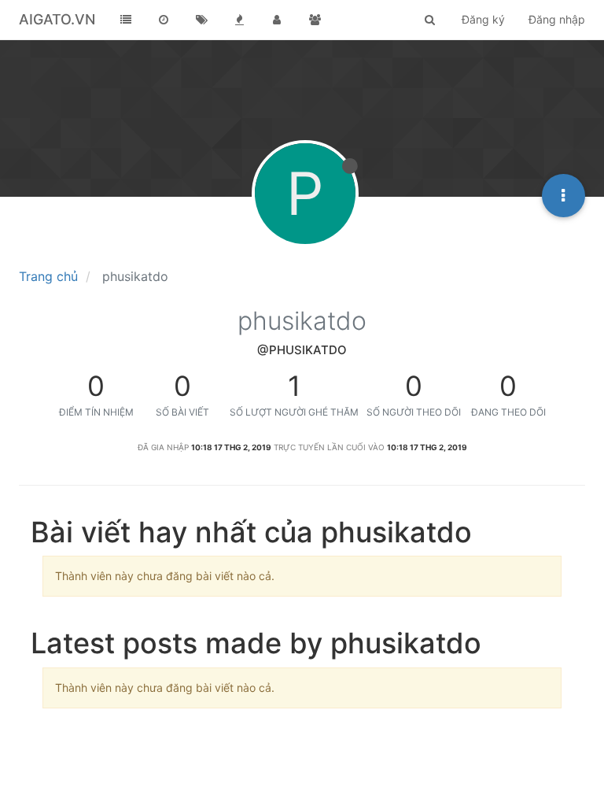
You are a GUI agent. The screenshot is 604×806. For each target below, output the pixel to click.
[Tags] (201, 19)
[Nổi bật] (239, 19)
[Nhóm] (314, 19)
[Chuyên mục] (126, 19)
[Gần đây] (163, 19)
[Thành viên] (277, 19)
